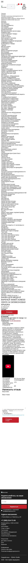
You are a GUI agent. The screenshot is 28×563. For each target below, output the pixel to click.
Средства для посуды (8, 201)
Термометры (5, 160)
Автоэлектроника (7, 28)
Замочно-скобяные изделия (10, 79)
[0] (17, 7)
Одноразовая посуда (8, 184)
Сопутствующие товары (9, 34)
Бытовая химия (6, 195)
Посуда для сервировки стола (11, 187)
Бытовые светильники (8, 107)
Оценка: (4, 411)
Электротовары (6, 104)
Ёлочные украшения (7, 284)
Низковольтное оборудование (11, 112)
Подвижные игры (7, 42)
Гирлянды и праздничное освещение (13, 281)
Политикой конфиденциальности (13, 415)
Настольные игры (7, 39)
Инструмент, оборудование (10, 76)
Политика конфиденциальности (10, 551)
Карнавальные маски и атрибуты (12, 287)
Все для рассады (7, 209)
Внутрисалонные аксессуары (11, 31)
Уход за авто (5, 35)
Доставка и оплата (6, 540)
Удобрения (4, 228)
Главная (3, 13)
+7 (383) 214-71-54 (8, 520)
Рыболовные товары (8, 43)
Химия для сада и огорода (9, 230)
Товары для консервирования (11, 188)
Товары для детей (7, 243)
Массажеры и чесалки (8, 38)
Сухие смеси (5, 128)
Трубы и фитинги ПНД (8, 72)
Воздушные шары (7, 245)
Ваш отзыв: (6, 394)
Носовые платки (6, 233)
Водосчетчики (6, 55)
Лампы (3, 111)
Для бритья (5, 198)
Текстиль (4, 232)
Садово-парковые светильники (11, 219)
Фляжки (3, 191)
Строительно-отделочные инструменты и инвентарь (10, 99)
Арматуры (4, 49)
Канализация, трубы (7, 58)
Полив (3, 216)
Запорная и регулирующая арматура (13, 56)
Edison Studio (15, 557)
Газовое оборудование (8, 77)
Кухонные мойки (6, 59)
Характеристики (7, 323)
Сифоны (4, 67)
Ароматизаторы (6, 29)
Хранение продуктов (7, 17)
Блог (2, 542)
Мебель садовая (6, 214)
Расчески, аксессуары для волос (12, 267)
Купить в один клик (7, 315)
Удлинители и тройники (9, 117)
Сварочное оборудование (9, 88)
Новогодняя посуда (7, 181)
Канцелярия (5, 271)
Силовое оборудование (8, 90)
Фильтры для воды (7, 190)
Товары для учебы (7, 278)
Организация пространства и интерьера (10, 154)
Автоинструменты (7, 25)
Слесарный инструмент (9, 93)
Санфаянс (4, 66)
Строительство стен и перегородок (12, 126)
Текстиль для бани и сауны (10, 235)
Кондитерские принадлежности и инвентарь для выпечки (12, 176)
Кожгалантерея (6, 266)
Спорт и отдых (6, 36)
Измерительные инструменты (11, 80)
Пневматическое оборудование (11, 87)
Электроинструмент (8, 103)
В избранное (5, 306)
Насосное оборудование (9, 60)
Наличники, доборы (7, 138)
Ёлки (2, 283)
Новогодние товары (7, 280)
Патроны (4, 114)
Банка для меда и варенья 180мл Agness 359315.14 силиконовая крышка (13, 19)
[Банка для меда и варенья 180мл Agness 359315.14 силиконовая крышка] (14, 291)
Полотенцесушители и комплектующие (8, 62)
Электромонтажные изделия (10, 119)
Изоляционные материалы (10, 133)
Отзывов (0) (6, 325)
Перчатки (4, 156)
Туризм (3, 45)
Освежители (5, 200)
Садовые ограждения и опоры (11, 221)
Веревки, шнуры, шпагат (9, 149)
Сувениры (4, 268)
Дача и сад (4, 208)
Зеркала (4, 132)
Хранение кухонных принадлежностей (13, 193)
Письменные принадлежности (11, 274)
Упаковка (4, 170)
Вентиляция (5, 52)
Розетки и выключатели (9, 115)
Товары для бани (6, 162)
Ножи (3, 183)
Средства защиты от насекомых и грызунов (12, 225)
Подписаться (14, 506)
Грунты (3, 211)
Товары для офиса (7, 275)
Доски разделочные (8, 174)
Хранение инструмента (8, 101)
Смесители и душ (7, 69)
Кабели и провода (7, 110)
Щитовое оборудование (9, 118)
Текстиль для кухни (7, 238)
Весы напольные (6, 150)
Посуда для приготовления (10, 185)
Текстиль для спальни (8, 239)
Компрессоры (5, 32)
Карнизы (4, 135)
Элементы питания (7, 122)
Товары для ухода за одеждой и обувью (11, 168)
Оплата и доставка (6, 549)
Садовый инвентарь (7, 222)
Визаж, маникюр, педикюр (9, 260)
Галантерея (5, 259)
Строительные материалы (10, 124)
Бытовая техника (7, 105)
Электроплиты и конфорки (10, 121)
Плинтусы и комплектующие (10, 142)
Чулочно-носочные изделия (10, 240)
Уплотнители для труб (8, 73)
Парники (4, 215)
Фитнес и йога (5, 46)
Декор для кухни (6, 173)
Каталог (3, 15)
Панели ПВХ (5, 140)
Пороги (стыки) (6, 146)
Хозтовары (4, 148)
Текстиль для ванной (8, 236)
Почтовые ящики (6, 159)
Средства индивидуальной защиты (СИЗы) (13, 94)
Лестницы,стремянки (8, 83)
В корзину (9, 312)
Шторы (3, 242)
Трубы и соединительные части (11, 70)
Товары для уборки (7, 166)
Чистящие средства (8, 207)
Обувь (3, 152)
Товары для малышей (8, 257)
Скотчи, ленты (6, 91)
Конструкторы (6, 250)
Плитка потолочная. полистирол (11, 145)
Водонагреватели (7, 53)
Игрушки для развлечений (9, 249)
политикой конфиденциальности (11, 510)
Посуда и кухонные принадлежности (12, 16)
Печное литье (5, 157)
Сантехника (5, 48)
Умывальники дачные (8, 229)
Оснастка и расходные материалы (12, 86)
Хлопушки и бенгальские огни (10, 290)
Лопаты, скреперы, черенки (10, 84)
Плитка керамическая (8, 143)
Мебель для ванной (7, 136)
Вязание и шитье (6, 261)
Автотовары (5, 24)
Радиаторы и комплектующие (11, 65)
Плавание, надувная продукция (11, 41)
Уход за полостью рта (8, 205)
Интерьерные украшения (9, 285)
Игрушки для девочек (8, 246)
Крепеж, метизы (6, 81)
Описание (5, 322)
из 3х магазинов (15, 321)
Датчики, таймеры (7, 108)
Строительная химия (8, 125)
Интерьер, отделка (7, 131)
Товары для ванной (7, 163)
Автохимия (4, 27)
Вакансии (4, 544)
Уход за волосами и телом (9, 204)
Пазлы (3, 254)
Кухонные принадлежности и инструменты (10, 179)
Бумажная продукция (8, 273)
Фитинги (4, 74)
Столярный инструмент (9, 97)
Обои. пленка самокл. (8, 139)
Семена (3, 223)
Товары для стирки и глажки (10, 164)
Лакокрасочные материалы (10, 129)
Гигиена (3, 197)
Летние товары (6, 252)
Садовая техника (6, 218)
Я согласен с (13, 414)
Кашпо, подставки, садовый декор (12, 212)
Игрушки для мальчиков (9, 247)
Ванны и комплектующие (9, 50)
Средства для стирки (8, 202)
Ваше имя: (5, 391)
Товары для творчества (9, 277)
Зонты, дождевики (7, 264)
